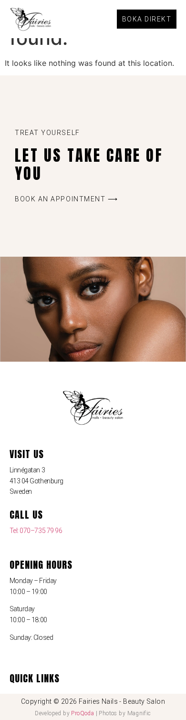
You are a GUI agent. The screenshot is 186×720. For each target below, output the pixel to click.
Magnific (139, 713)
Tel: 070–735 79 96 (36, 530)
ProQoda (82, 713)
